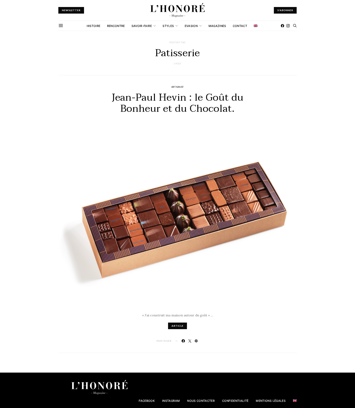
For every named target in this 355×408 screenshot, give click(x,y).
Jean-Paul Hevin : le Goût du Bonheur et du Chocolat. (178, 103)
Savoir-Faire (141, 26)
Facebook (147, 400)
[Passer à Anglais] (255, 26)
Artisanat (177, 86)
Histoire (93, 26)
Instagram (171, 400)
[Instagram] (288, 25)
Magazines (217, 26)
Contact (240, 26)
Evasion (191, 26)
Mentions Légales (271, 400)
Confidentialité (235, 400)
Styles (168, 26)
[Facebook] (282, 25)
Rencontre (116, 26)
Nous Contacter (201, 400)
